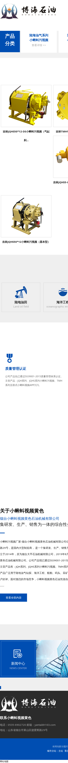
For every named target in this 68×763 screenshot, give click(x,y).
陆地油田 (21, 302)
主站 (60, 750)
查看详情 (26, 107)
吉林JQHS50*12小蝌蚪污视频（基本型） (26, 241)
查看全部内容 (13, 597)
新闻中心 (18, 663)
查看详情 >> (39, 45)
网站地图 (4, 761)
